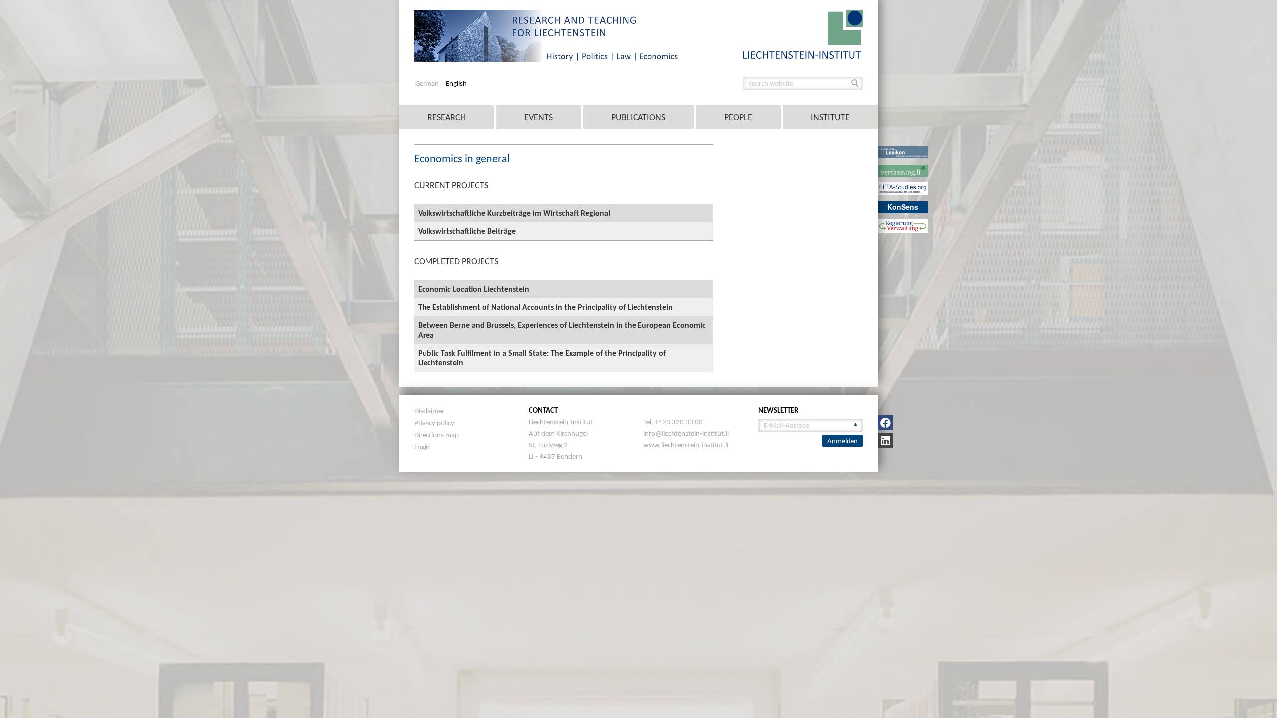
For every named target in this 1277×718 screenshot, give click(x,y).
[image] (803, 33)
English (456, 83)
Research (446, 117)
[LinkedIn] (885, 440)
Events (538, 117)
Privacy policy (434, 422)
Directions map (436, 434)
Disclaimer (429, 410)
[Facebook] (885, 422)
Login (422, 446)
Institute (830, 117)
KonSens (902, 207)
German (427, 83)
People (738, 117)
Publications (638, 117)
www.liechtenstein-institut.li (685, 444)
